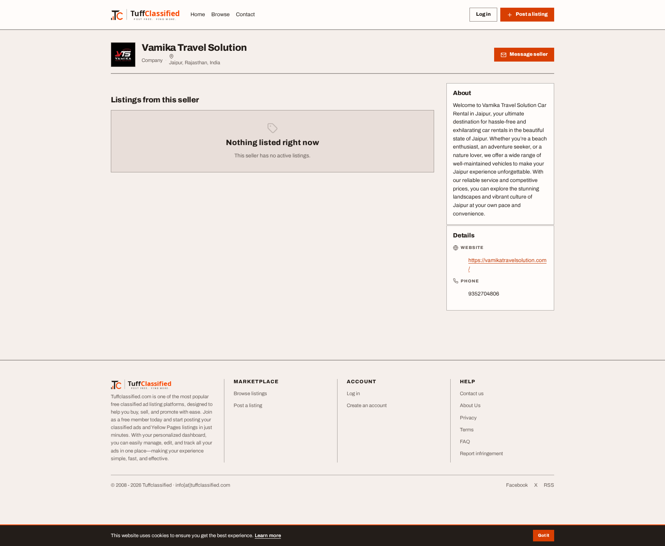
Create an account (367, 405)
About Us (470, 405)
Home (197, 14)
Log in (483, 14)
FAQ (465, 441)
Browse (220, 14)
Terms (467, 429)
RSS (549, 485)
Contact (245, 14)
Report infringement (481, 453)
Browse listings (250, 393)
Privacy (468, 418)
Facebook (517, 485)
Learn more (268, 535)
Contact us (472, 393)
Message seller (529, 54)
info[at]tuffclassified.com (202, 485)
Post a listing (248, 405)
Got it (543, 535)
